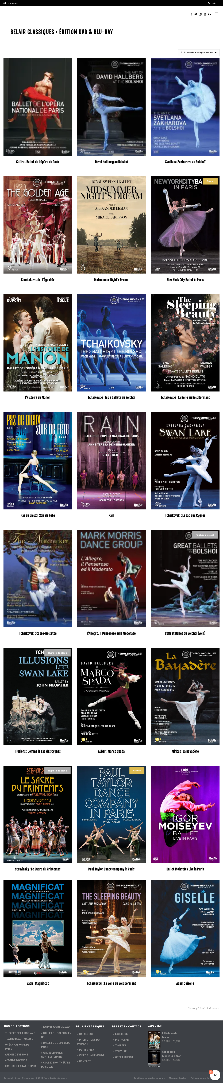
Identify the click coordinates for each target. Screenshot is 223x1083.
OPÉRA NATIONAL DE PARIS (17, 1046)
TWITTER (120, 1045)
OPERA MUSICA (124, 1057)
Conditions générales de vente (149, 1078)
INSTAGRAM (122, 1039)
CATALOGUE (86, 1034)
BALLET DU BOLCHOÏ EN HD (56, 1035)
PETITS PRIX (86, 1049)
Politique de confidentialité (204, 1078)
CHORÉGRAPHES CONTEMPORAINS (52, 1054)
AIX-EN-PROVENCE (16, 1060)
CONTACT (85, 1061)
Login (213, 3)
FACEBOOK (121, 1034)
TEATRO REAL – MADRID (19, 1039)
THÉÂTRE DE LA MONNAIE (20, 1033)
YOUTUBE (120, 1051)
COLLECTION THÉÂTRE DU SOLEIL (55, 1064)
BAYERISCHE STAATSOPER (20, 1066)
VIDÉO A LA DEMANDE (91, 1055)
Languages (12, 3)
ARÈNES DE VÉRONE (16, 1054)
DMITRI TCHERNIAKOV (56, 1027)
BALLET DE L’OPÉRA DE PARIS (55, 1045)
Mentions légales (177, 1078)
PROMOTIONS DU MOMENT (88, 1041)
